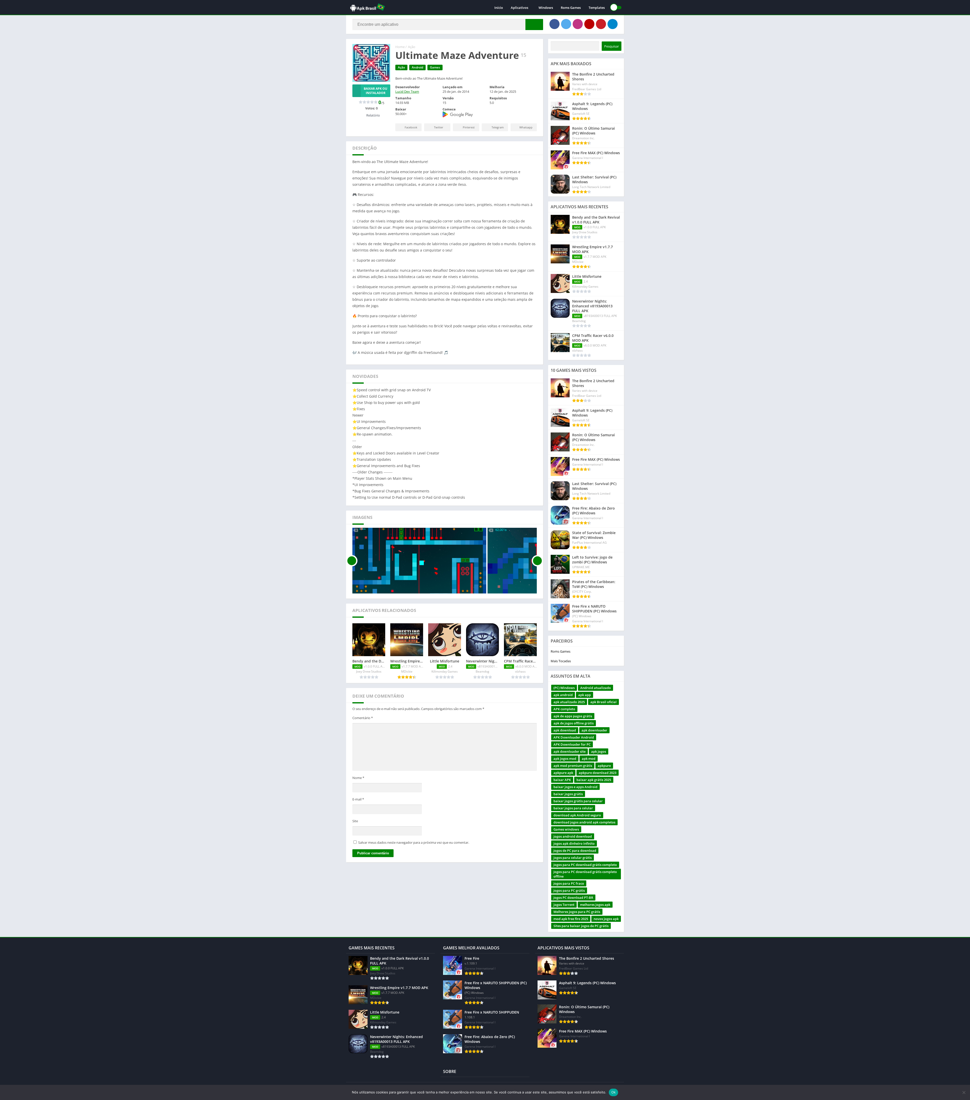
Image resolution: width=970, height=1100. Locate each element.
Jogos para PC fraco (568, 883)
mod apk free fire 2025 (570, 918)
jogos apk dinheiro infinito (574, 843)
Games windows (566, 829)
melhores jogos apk (595, 904)
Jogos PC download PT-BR (573, 897)
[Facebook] (554, 24)
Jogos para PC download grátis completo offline (585, 874)
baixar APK (562, 779)
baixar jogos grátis (568, 794)
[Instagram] (578, 24)
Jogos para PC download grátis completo (585, 864)
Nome (358, 777)
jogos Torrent (563, 904)
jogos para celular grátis (572, 857)
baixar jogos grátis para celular (578, 801)
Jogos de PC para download (574, 850)
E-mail (358, 799)
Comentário (362, 718)
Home (400, 46)
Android (417, 67)
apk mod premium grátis (572, 765)
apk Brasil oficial (603, 702)
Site (355, 821)
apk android (563, 695)
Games (435, 67)
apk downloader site (569, 751)
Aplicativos (519, 7)
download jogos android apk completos (584, 822)
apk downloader (594, 730)
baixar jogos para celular (573, 808)
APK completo (564, 709)
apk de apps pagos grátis (572, 716)
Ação (411, 46)
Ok (613, 1092)
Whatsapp (525, 127)
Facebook (411, 127)
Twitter (438, 127)
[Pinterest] (601, 24)
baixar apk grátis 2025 (593, 779)
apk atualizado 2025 (569, 702)
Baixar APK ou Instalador (375, 90)
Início (498, 7)
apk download (564, 730)
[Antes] (351, 560)
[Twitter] (566, 24)
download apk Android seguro (577, 815)
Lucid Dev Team (407, 91)
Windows (546, 7)
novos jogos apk (606, 918)
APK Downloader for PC (572, 744)
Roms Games (571, 7)
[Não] (963, 1092)
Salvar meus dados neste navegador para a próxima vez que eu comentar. (413, 842)
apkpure (604, 765)
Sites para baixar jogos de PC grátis (581, 926)
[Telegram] (613, 24)
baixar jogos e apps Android (575, 787)
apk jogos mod (564, 758)
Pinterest (469, 127)
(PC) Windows (564, 687)
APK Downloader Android (573, 737)
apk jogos (598, 751)
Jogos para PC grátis (569, 890)
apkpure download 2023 (597, 772)
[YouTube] (589, 24)
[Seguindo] (537, 560)
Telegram (498, 127)
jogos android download (572, 836)
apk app (584, 695)
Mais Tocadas (561, 661)
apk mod (588, 758)
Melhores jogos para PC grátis (576, 911)
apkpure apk (563, 772)
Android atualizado (595, 687)
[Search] (534, 24)
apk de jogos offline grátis (573, 723)
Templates (597, 7)
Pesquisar (611, 46)
